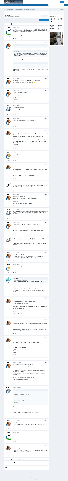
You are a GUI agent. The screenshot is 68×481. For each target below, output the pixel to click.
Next (15, 459)
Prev (7, 459)
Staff (12, 7)
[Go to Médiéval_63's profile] (8, 279)
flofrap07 (8, 387)
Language (28, 477)
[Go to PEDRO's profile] (8, 109)
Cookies (40, 477)
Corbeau (8, 27)
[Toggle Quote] (14, 44)
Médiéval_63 (8, 276)
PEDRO (8, 105)
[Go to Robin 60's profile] (8, 268)
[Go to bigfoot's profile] (58, 19)
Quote (16, 38)
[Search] (63, 5)
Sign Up (62, 1)
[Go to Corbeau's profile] (8, 31)
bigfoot (61, 18)
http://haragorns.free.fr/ (44, 306)
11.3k (9, 36)
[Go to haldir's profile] (6, 16)
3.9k (9, 160)
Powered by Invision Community (34, 479)
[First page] (5, 24)
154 (8, 50)
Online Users (16, 7)
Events (9, 7)
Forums (5, 7)
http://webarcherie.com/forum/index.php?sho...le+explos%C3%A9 (28, 410)
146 (8, 395)
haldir (9, 15)
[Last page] (16, 24)
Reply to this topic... (13, 467)
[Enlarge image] (34, 82)
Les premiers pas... (16, 16)
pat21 (8, 152)
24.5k (9, 114)
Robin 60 (8, 264)
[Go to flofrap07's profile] (8, 391)
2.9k (9, 272)
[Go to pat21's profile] (8, 155)
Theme (32, 477)
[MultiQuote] (13, 38)
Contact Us (36, 477)
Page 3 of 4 (20, 459)
